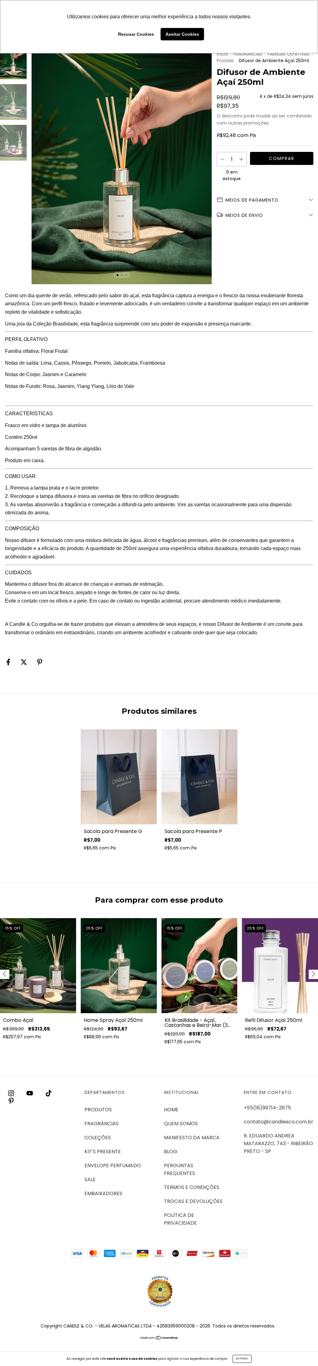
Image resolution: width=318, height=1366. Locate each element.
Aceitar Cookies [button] (182, 34)
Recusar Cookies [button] (136, 34)
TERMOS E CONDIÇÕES (191, 1187)
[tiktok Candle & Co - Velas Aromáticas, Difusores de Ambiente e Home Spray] (48, 1093)
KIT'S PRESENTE (102, 1151)
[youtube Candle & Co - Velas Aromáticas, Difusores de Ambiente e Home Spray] (30, 1093)
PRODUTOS (98, 1109)
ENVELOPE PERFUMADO (112, 1165)
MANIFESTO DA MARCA (192, 1137)
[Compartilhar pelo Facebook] (9, 662)
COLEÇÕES (97, 1137)
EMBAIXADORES (103, 1193)
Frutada (225, 60)
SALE (90, 1179)
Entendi (242, 1358)
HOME (171, 1109)
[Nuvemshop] (159, 1338)
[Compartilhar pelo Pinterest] (39, 662)
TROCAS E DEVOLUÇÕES (193, 1201)
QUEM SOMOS (181, 1123)
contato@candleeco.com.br (278, 1121)
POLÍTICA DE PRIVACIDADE (180, 1219)
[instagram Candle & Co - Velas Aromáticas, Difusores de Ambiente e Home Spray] (12, 1093)
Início (222, 54)
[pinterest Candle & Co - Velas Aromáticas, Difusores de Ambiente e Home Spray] (11, 1100)
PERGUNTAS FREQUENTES (179, 1169)
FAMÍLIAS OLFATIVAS (288, 54)
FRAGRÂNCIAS (248, 54)
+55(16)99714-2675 (267, 1107)
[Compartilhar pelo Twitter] (24, 662)
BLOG (170, 1151)
